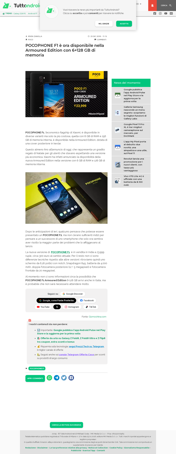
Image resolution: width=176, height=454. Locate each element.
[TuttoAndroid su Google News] (171, 13)
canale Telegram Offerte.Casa (76, 354)
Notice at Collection (98, 448)
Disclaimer (42, 448)
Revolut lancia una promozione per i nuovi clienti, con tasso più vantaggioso (134, 164)
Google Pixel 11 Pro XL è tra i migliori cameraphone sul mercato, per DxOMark (134, 130)
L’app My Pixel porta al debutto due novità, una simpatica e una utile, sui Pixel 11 (135, 147)
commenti (101, 39)
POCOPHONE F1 (60, 252)
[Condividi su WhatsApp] (49, 378)
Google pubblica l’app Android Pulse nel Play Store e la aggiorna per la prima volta (134, 95)
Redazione (30, 448)
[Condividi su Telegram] (56, 378)
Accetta (124, 24)
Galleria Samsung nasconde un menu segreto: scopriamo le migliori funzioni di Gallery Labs (135, 112)
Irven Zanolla (35, 36)
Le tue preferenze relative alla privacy (68, 448)
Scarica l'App (89, 450)
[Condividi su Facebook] (71, 378)
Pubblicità (76, 450)
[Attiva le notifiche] (152, 5)
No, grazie (104, 24)
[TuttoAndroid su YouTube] (165, 13)
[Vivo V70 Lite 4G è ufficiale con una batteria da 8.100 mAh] (118, 180)
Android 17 (32, 14)
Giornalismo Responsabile (136, 448)
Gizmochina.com (97, 316)
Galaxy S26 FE (19, 14)
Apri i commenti (35, 378)
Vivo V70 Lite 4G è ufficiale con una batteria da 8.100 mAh (134, 180)
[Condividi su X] (64, 378)
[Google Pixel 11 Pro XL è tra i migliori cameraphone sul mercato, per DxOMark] (118, 129)
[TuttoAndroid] (23, 5)
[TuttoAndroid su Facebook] (154, 13)
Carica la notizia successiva (66, 425)
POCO (30, 39)
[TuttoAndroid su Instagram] (160, 13)
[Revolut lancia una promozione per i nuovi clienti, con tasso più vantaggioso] (118, 164)
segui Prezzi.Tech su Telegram (86, 346)
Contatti (101, 450)
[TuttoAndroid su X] (57, 307)
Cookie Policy (115, 448)
